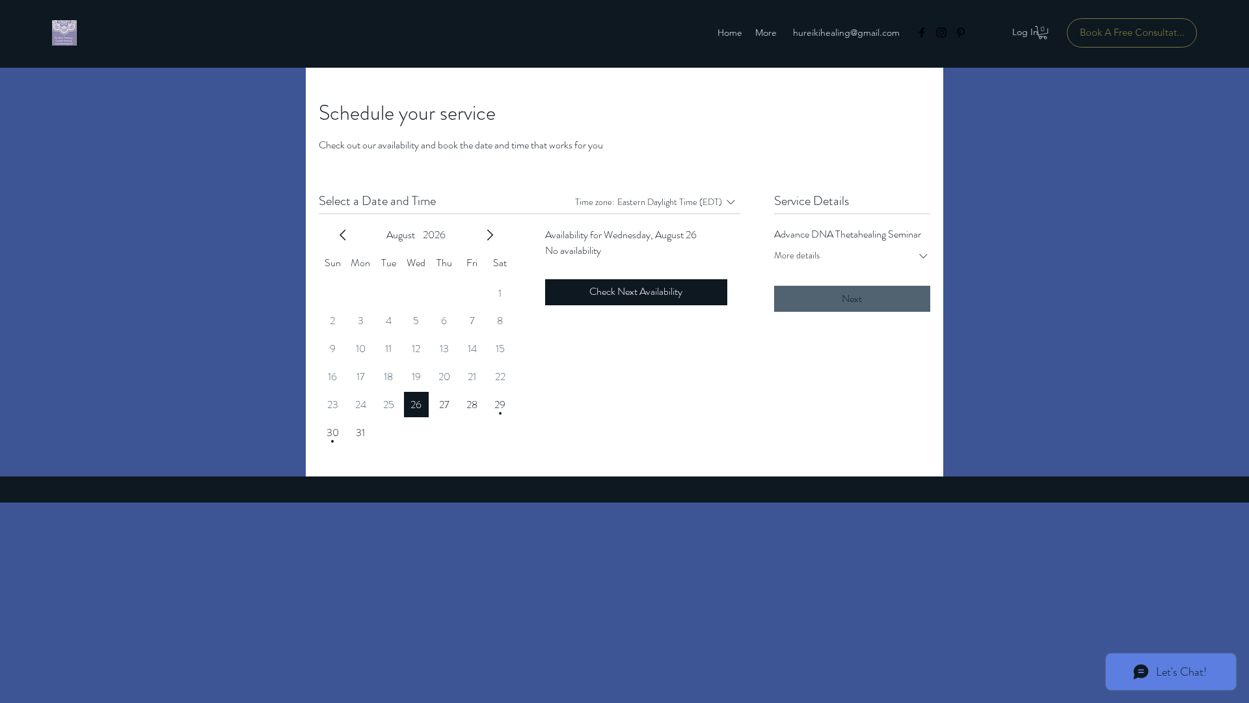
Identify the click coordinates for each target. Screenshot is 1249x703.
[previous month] (343, 235)
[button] (1043, 32)
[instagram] (941, 32)
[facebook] (921, 32)
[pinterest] (960, 32)
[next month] (490, 235)
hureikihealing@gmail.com (846, 32)
